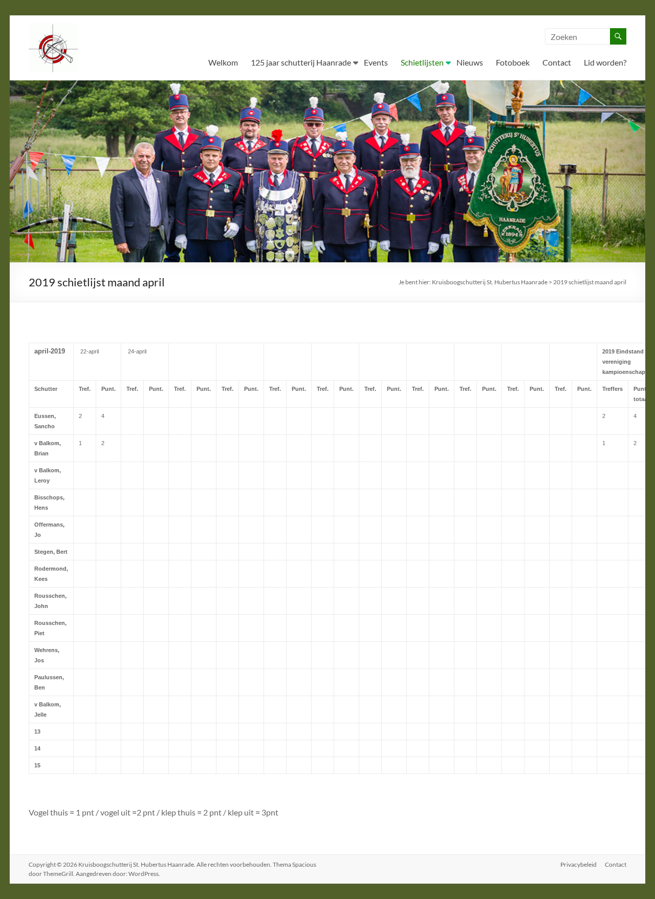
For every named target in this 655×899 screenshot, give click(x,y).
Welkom (223, 62)
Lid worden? (605, 62)
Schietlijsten (422, 62)
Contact (556, 62)
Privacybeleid (578, 864)
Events (376, 62)
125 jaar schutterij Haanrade (301, 62)
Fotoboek (513, 62)
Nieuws (469, 62)
